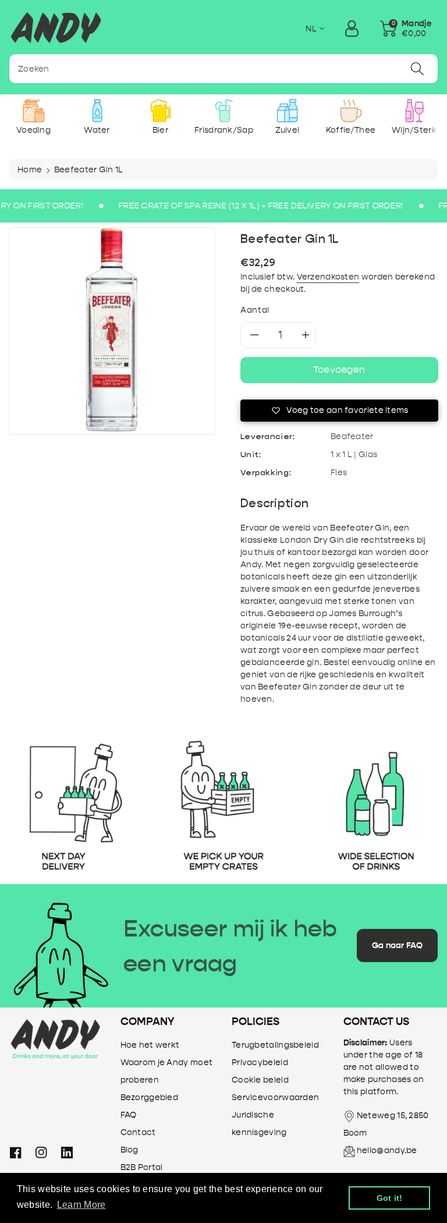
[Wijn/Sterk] (414, 110)
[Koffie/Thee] (350, 110)
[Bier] (160, 110)
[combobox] (223, 68)
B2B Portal (141, 1167)
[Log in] (351, 28)
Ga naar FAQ (397, 945)
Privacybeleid (260, 1063)
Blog (129, 1150)
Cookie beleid (260, 1080)
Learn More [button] (81, 1205)
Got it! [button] (390, 1198)
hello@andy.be (387, 1150)
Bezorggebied (149, 1097)
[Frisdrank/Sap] (224, 110)
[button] (405, 28)
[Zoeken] (417, 68)
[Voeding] (33, 110)
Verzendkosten (328, 277)
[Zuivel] (287, 110)
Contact (138, 1132)
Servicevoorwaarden (275, 1097)
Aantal (254, 310)
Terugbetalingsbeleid (275, 1045)
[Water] (97, 110)
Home (29, 170)
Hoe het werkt (150, 1045)
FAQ (128, 1115)
